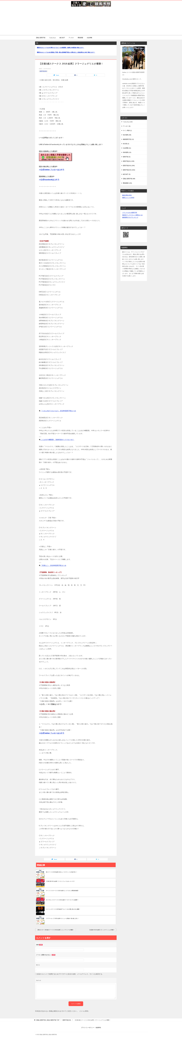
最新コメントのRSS (128, 197)
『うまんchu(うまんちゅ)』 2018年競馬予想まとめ (58, 411)
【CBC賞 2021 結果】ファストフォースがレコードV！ (60, 881)
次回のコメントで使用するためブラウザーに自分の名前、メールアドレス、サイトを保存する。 (70, 974)
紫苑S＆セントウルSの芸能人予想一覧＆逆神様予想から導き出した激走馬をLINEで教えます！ (66, 52)
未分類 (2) (126, 143)
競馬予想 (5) (126, 156)
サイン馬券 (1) (127, 130)
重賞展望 (80, 37)
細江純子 (62, 37)
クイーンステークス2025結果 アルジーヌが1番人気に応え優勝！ (63, 909)
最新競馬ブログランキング (130, 217)
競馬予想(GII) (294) (129, 165)
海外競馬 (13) (127, 152)
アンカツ (71, 37)
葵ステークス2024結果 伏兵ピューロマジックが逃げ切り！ (61, 872)
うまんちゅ (52, 37)
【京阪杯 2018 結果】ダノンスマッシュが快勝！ (102, 930)
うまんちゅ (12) (128, 122)
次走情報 (89, 37)
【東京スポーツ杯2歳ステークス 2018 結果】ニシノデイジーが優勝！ (55, 930)
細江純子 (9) (126, 174)
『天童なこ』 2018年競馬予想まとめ (53, 565)
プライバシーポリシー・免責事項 (91, 1027)
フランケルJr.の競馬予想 (129, 212)
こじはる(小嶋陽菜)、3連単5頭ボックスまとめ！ (57, 439)
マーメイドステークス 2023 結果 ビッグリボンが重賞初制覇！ (62, 890)
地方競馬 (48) (127, 135)
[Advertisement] (91, 21)
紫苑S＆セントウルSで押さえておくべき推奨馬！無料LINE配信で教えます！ (60, 47)
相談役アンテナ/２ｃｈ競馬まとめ (132, 215)
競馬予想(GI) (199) (128, 161)
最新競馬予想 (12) (128, 139)
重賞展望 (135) (127, 183)
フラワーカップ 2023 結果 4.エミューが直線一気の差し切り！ (62, 918)
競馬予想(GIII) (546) (129, 170)
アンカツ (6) (126, 126)
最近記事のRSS (127, 195)
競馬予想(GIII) (43, 71)
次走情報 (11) (127, 148)
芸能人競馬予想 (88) (129, 178)
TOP (47, 1020)
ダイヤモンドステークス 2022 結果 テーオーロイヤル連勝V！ (62, 900)
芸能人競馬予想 (40, 37)
